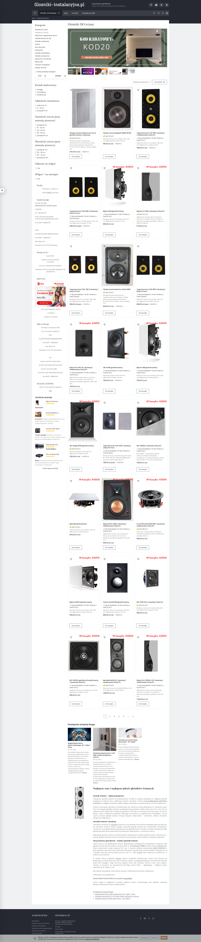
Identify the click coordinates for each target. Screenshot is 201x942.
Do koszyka (76, 157)
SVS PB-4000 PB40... (53, 429)
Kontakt (75, 13)
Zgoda (164, 938)
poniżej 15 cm (42, 125)
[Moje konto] (163, 13)
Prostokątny (41, 92)
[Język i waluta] (167, 13)
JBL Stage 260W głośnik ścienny (82, 446)
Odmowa (155, 938)
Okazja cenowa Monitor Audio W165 (116, 289)
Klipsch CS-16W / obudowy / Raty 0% (151, 211)
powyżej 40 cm (42, 158)
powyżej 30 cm (42, 135)
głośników (114, 825)
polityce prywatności (92, 939)
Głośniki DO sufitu (41, 30)
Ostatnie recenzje (43, 397)
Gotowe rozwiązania (42, 65)
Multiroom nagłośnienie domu (46, 35)
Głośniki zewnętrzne (42, 56)
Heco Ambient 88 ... (53, 454)
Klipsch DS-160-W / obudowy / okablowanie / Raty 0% (81, 369)
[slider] (36, 79)
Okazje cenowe (40, 68)
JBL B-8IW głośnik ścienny (112, 368)
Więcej (84, 773)
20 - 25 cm (41, 130)
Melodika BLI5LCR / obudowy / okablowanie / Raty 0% (114, 681)
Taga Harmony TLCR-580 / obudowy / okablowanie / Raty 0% (150, 134)
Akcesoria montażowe (43, 59)
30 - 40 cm (41, 155)
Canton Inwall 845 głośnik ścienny (116, 602)
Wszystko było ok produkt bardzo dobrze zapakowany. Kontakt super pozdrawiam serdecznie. (49, 463)
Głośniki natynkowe (42, 41)
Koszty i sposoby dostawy (40, 923)
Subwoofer (39, 50)
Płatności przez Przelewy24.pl (42, 928)
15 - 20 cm (41, 128)
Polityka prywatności (39, 926)
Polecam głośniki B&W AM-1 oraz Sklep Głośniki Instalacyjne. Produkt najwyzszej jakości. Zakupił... (50, 421)
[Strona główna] (59, 4)
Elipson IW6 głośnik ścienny (113, 211)
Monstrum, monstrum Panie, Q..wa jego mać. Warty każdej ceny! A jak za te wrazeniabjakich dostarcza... (50, 437)
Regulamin (35, 921)
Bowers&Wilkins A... (52, 413)
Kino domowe (40, 47)
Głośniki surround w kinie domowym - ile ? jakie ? (127, 741)
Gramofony (148, 865)
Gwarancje (59, 929)
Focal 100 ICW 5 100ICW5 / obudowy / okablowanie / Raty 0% (151, 525)
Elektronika (39, 62)
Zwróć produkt (37, 933)
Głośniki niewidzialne (42, 53)
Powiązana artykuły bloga (81, 724)
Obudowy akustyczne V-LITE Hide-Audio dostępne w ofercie (104, 755)
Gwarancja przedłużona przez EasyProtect (65, 932)
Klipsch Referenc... (52, 401)
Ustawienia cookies (38, 931)
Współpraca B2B (88, 13)
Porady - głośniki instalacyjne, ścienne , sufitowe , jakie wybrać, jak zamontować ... (65, 922)
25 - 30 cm (41, 133)
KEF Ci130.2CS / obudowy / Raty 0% (150, 602)
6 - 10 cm (40, 108)
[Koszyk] (158, 13)
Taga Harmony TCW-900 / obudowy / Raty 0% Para (117, 447)
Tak (38, 168)
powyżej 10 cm (42, 111)
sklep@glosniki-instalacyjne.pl (46, 205)
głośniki (160, 846)
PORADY (49, 193)
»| (132, 716)
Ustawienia (145, 938)
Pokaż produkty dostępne (46, 72)
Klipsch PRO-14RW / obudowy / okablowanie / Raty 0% (114, 525)
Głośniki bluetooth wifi (43, 38)
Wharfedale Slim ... (52, 445)
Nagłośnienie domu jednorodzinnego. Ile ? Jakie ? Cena (79, 745)
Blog (66, 13)
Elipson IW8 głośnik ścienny (147, 368)
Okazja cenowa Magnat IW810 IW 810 (117, 133)
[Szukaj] (154, 13)
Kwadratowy (41, 95)
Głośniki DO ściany (41, 33)
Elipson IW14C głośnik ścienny (81, 602)
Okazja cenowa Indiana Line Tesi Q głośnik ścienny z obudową (83, 134)
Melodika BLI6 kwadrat (78, 524)
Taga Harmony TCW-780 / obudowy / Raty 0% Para (84, 290)
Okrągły (40, 90)
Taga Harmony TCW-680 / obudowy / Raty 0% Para (84, 212)
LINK (50, 391)
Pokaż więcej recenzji (50, 468)
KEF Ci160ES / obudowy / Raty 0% (149, 446)
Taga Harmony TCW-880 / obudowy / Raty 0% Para (151, 290)
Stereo (37, 44)
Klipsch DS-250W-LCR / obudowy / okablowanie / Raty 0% (150, 681)
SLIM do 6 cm (42, 105)
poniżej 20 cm (42, 150)
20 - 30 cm (41, 152)
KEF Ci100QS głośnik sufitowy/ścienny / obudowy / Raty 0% (84, 681)
